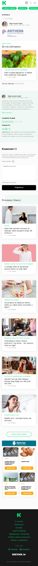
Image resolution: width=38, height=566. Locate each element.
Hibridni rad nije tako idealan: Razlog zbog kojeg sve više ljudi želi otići (17, 381)
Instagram (26, 549)
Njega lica (15, 415)
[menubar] (26, 2)
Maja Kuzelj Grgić (14, 96)
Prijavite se (19, 187)
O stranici (19, 521)
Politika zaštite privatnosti (19, 537)
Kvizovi (7, 415)
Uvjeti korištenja (19, 531)
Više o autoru (6, 112)
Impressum (19, 524)
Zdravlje (22, 8)
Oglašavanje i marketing (19, 534)
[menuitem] (26, 2)
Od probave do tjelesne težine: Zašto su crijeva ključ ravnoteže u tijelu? (18, 305)
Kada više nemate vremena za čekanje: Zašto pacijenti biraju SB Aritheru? (18, 230)
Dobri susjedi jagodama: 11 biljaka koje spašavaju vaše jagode (18, 74)
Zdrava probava (9, 8)
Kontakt (19, 528)
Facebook (14, 549)
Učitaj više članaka (19, 434)
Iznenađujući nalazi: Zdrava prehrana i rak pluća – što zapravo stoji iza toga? (18, 343)
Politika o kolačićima (19, 540)
